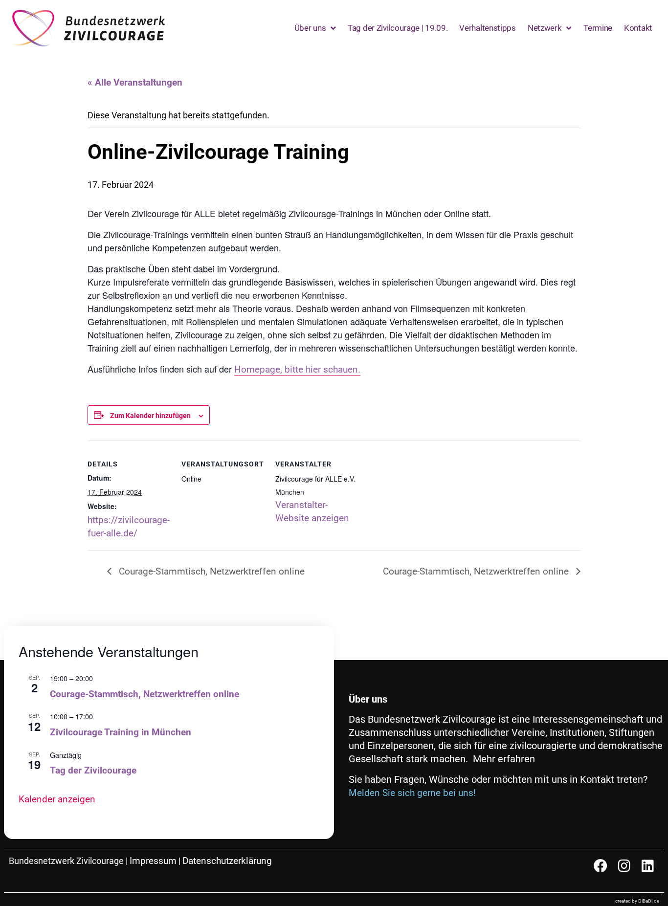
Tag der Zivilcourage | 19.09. (397, 28)
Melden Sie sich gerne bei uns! (412, 792)
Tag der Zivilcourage (93, 770)
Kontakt (638, 28)
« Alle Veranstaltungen (135, 82)
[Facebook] (600, 866)
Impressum (153, 860)
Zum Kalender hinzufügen (150, 416)
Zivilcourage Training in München (120, 732)
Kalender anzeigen (57, 799)
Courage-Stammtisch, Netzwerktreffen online (210, 571)
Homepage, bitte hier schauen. (297, 369)
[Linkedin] (647, 866)
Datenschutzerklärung (227, 860)
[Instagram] (624, 866)
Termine (597, 28)
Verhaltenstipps (487, 28)
